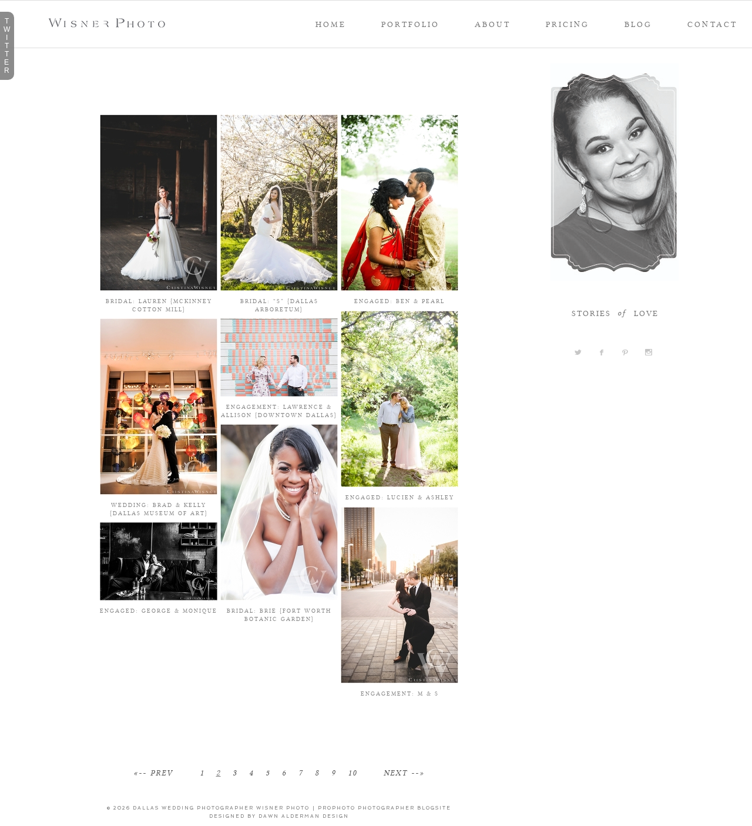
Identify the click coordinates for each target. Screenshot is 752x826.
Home (330, 24)
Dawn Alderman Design (303, 816)
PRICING (567, 24)
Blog (638, 24)
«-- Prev (153, 773)
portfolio (410, 24)
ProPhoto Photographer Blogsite (384, 808)
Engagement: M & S (400, 693)
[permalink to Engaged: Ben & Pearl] (399, 287)
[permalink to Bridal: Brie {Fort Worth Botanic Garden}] (279, 596)
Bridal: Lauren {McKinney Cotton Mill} (159, 305)
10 (352, 773)
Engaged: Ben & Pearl (399, 301)
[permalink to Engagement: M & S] (399, 679)
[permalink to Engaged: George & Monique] (158, 596)
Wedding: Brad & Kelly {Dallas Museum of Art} (159, 509)
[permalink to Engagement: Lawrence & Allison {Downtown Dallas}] (279, 392)
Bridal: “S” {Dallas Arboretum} (279, 305)
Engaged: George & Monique (158, 610)
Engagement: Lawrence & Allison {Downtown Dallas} (279, 410)
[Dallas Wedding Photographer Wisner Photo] (110, 24)
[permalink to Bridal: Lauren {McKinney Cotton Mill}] (158, 287)
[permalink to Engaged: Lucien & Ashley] (399, 483)
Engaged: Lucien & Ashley (399, 497)
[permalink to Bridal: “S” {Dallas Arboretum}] (279, 287)
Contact (712, 24)
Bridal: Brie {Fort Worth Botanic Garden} (279, 614)
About (493, 24)
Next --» (404, 773)
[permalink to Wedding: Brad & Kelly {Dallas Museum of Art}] (158, 490)
